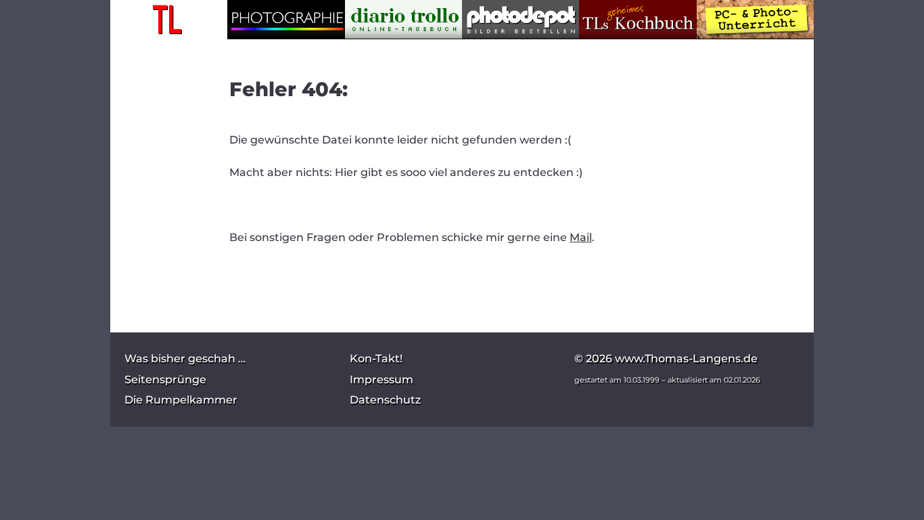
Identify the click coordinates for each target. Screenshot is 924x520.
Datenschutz (385, 399)
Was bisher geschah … (185, 358)
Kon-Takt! (376, 358)
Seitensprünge (165, 379)
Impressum (381, 379)
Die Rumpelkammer (180, 399)
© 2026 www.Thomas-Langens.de (666, 358)
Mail (581, 237)
